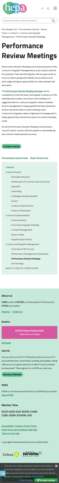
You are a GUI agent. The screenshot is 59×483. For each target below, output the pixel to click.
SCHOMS (21, 415)
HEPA (4, 302)
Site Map (33, 429)
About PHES (8, 395)
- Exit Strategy (17, 263)
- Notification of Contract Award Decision (30, 181)
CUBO (5, 415)
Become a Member (12, 374)
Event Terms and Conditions (15, 429)
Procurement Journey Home (15, 158)
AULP (18, 411)
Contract (13, 33)
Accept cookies (47, 480)
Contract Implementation (18, 215)
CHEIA (33, 411)
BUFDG (20, 302)
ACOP (5, 411)
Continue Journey (11, 146)
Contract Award (13, 172)
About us (6, 311)
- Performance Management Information (29, 253)
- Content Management (21, 229)
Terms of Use (8, 433)
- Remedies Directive (20, 176)
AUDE (12, 411)
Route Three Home (39, 158)
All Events (6, 342)
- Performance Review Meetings (25, 258)
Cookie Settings (26, 480)
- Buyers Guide (17, 234)
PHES (5, 305)
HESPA (12, 415)
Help (17, 433)
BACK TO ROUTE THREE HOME (22, 268)
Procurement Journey (29, 29)
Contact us (17, 311)
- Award (14, 201)
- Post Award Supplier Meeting (24, 225)
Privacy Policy (30, 426)
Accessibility (8, 426)
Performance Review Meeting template (24, 91)
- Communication (18, 220)
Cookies (19, 426)
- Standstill (15, 186)
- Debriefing (16, 191)
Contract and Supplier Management (22, 244)
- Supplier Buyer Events (21, 239)
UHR (29, 415)
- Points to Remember (20, 210)
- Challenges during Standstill (23, 196)
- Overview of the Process (22, 249)
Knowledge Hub (9, 29)
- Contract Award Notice (22, 205)
